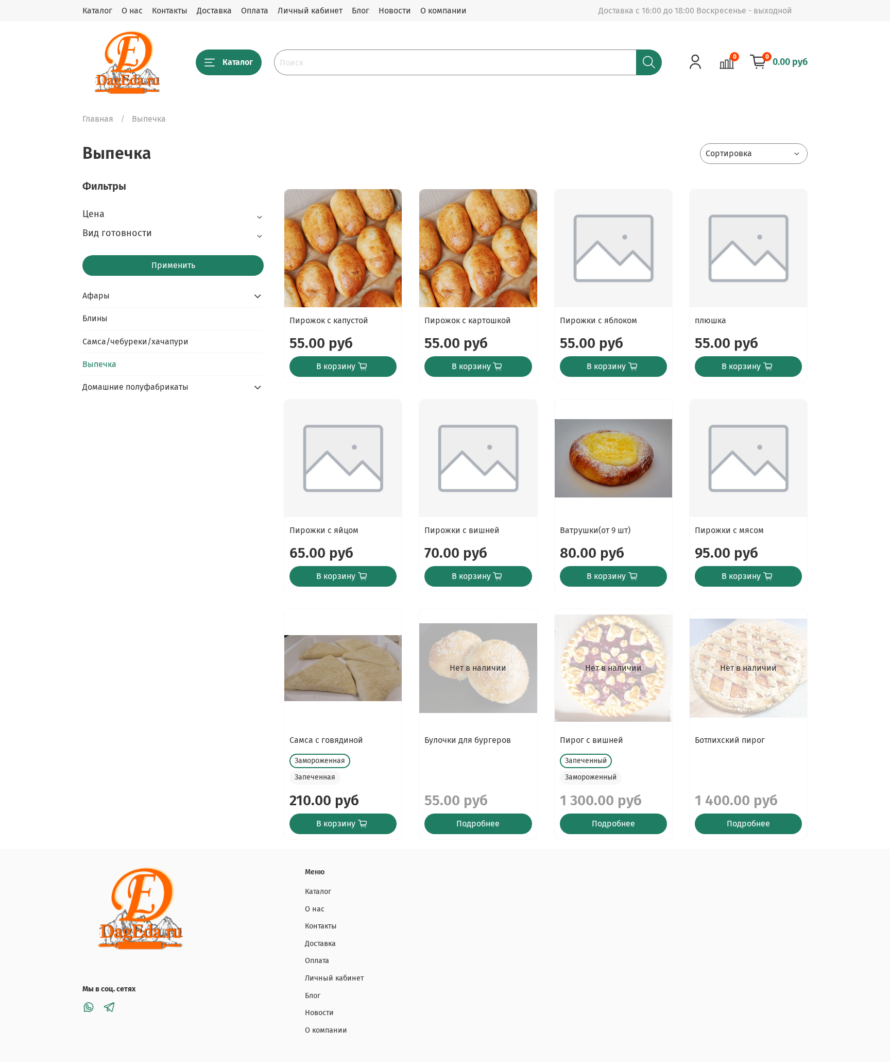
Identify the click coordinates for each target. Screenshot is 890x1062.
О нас (132, 10)
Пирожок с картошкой (467, 320)
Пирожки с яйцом (323, 530)
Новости (395, 10)
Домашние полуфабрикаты (135, 387)
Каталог (97, 10)
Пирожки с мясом (729, 530)
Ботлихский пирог (730, 740)
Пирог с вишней (591, 740)
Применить (173, 265)
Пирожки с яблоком (598, 320)
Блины (95, 318)
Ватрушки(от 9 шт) (595, 530)
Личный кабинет (310, 10)
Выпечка (99, 364)
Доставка (214, 10)
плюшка (710, 320)
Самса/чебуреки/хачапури (135, 341)
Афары (96, 296)
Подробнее (478, 823)
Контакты (169, 10)
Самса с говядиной (326, 740)
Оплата (254, 10)
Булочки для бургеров (467, 740)
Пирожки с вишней (462, 530)
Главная (97, 119)
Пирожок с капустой (328, 320)
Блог (360, 10)
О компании (443, 10)
